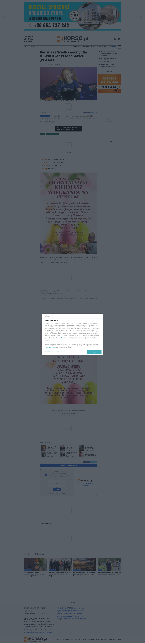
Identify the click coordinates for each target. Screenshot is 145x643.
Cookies (54, 347)
